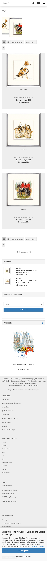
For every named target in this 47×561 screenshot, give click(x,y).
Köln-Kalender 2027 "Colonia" (23, 365)
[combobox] (17, 42)
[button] (4, 42)
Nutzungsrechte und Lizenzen (11, 403)
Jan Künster (5, 399)
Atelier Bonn (5, 415)
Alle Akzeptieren (24, 551)
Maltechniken (6, 422)
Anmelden (23, 310)
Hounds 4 (23, 149)
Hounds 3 (23, 90)
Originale (4, 426)
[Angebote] (42, 323)
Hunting (23, 209)
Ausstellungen (6, 407)
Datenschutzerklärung (37, 546)
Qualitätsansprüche (8, 411)
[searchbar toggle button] (33, 3)
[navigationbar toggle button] (44, 3)
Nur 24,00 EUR (23, 369)
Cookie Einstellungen (8, 430)
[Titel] (23, 344)
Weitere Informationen (23, 556)
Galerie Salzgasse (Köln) (10, 418)
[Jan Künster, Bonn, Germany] (4, 3)
